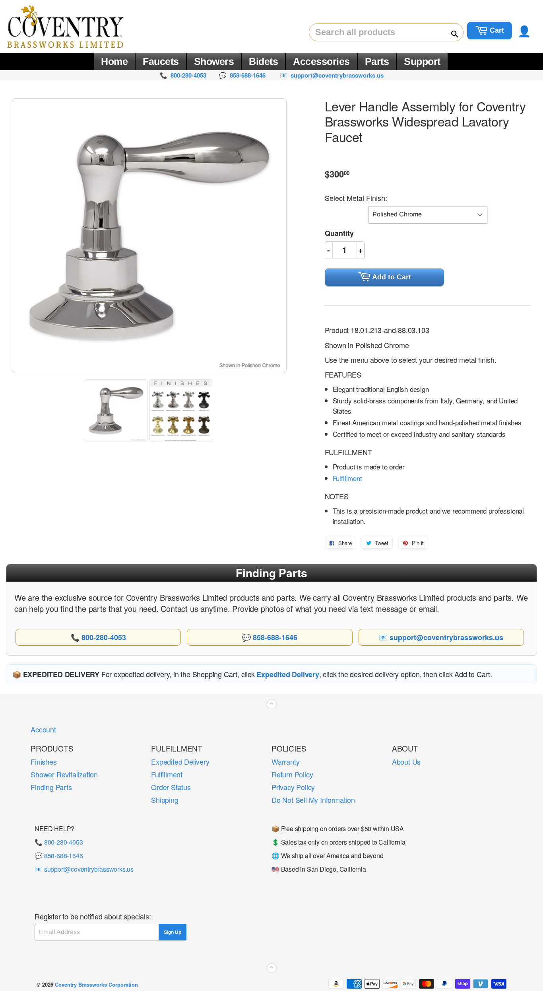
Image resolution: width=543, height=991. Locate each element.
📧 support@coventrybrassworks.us (84, 869)
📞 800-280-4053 (59, 842)
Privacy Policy (293, 787)
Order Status (171, 787)
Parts (377, 61)
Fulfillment (347, 478)
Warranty (285, 761)
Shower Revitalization (64, 774)
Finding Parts (51, 787)
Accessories (321, 61)
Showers (214, 61)
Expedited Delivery (180, 761)
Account (43, 729)
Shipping (164, 799)
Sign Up (172, 932)
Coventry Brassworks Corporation (96, 984)
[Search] (451, 32)
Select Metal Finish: (356, 198)
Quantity (339, 233)
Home (114, 61)
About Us (406, 761)
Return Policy (292, 774)
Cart (496, 30)
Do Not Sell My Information (313, 799)
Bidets (263, 61)
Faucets (161, 61)
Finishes (43, 761)
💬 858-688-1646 (59, 855)
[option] (117, 410)
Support (422, 61)
